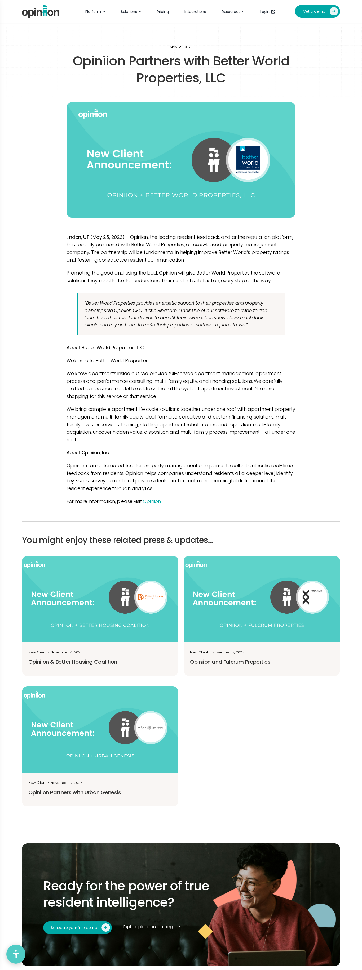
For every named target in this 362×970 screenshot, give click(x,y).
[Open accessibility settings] (15, 954)
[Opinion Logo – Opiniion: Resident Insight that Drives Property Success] (40, 7)
